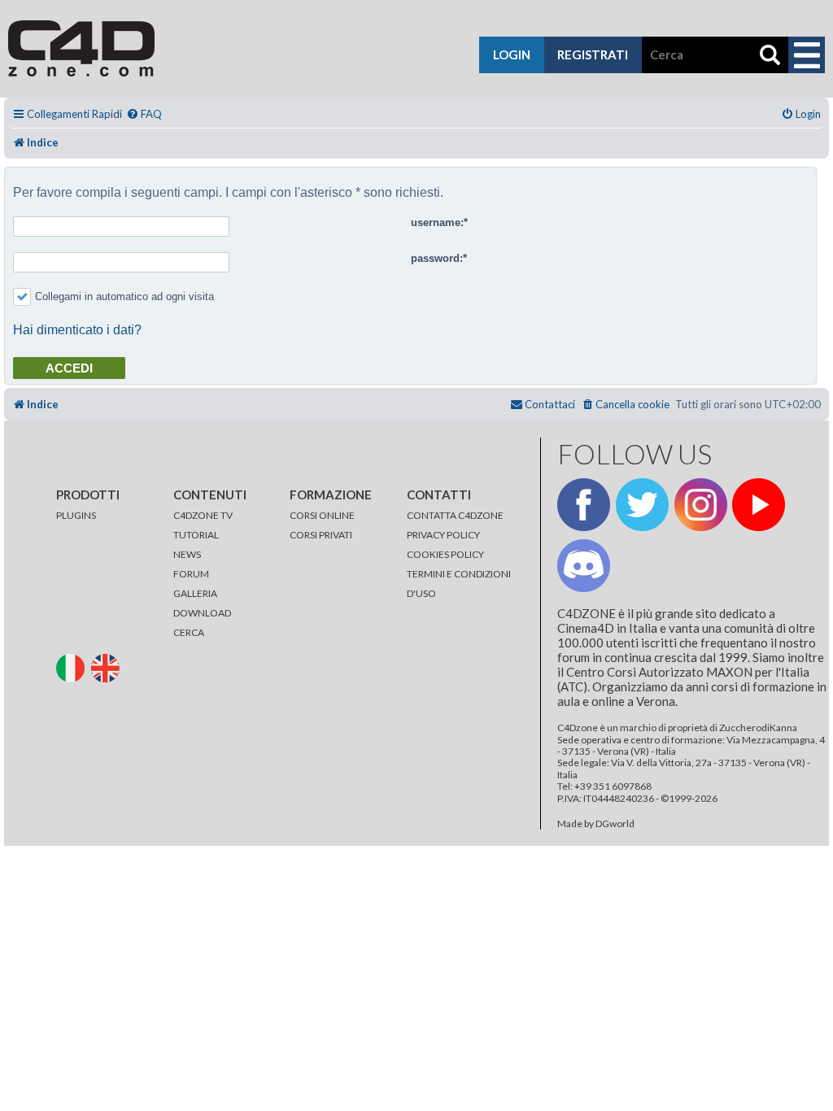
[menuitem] (144, 114)
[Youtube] (758, 504)
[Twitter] (642, 504)
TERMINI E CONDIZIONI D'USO (459, 583)
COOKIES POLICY (445, 554)
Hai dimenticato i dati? (77, 330)
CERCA (188, 632)
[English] (107, 666)
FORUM (191, 574)
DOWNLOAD (202, 613)
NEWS (187, 554)
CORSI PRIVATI (321, 535)
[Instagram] (700, 504)
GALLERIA (195, 593)
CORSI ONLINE (322, 515)
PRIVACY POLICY (443, 535)
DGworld (615, 824)
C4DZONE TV (203, 515)
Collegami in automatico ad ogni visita (124, 296)
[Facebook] (583, 504)
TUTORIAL (196, 535)
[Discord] (583, 565)
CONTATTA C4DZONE (455, 515)
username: (437, 222)
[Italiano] (72, 666)
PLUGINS (76, 515)
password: (437, 258)
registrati (592, 54)
